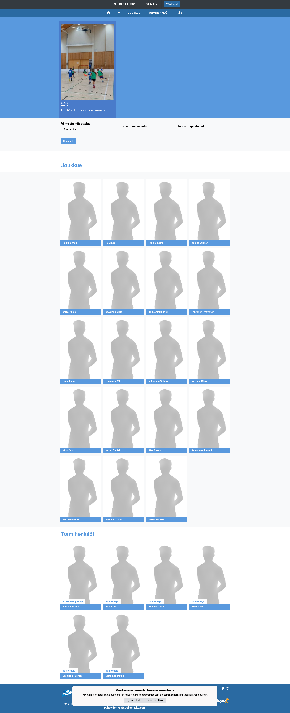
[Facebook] (221, 689)
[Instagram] (226, 689)
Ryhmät (151, 4)
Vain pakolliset (155, 700)
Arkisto (173, 4)
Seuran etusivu (125, 4)
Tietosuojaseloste (72, 704)
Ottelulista (68, 141)
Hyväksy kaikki (134, 700)
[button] (80, 212)
